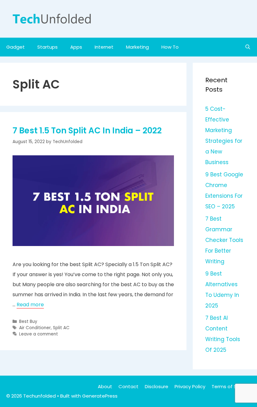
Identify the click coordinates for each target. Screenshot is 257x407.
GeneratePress (100, 396)
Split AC (61, 328)
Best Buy (28, 321)
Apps (76, 47)
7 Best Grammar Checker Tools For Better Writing (224, 240)
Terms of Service (231, 386)
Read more (30, 304)
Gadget (15, 47)
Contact (128, 386)
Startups (47, 47)
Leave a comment (38, 334)
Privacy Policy (190, 386)
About (105, 386)
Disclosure (156, 386)
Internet (104, 47)
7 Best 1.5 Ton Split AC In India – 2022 (87, 130)
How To (170, 47)
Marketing (137, 47)
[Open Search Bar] (248, 47)
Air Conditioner (35, 328)
